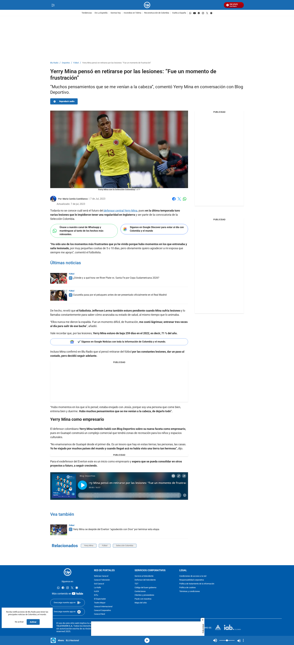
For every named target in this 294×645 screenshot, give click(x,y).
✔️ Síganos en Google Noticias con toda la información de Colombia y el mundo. (122, 341)
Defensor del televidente (145, 580)
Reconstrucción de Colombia (156, 13)
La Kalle (97, 587)
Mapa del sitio (141, 603)
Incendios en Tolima (132, 13)
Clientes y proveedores (144, 595)
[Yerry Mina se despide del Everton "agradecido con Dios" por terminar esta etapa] (58, 529)
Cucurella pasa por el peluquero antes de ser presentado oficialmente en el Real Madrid (120, 294)
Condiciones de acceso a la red (192, 576)
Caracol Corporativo (102, 610)
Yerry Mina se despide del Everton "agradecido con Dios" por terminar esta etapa (116, 529)
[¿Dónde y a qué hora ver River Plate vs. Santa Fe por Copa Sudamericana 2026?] (58, 278)
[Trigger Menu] (53, 5)
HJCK (96, 591)
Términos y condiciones (189, 591)
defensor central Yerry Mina (120, 210)
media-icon (147, 640)
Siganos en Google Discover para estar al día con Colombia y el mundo (157, 229)
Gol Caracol (99, 584)
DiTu (96, 595)
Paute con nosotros (143, 599)
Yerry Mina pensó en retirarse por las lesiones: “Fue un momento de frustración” (116, 63)
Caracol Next (99, 614)
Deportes (66, 63)
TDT (136, 584)
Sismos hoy (116, 13)
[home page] (147, 5)
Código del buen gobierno (145, 587)
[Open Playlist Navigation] (243, 640)
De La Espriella (101, 13)
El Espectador (100, 599)
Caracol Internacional (103, 606)
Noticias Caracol (101, 576)
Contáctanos (140, 591)
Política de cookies (187, 587)
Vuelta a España (179, 13)
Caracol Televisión (102, 580)
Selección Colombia (124, 545)
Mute (215, 640)
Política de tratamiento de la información (196, 584)
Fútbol (76, 63)
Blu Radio (54, 63)
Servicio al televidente (144, 576)
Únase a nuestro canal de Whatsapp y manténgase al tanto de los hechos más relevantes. (81, 231)
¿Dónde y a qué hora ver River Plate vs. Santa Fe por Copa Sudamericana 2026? (116, 277)
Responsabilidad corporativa (191, 580)
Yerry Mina (88, 545)
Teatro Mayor (99, 603)
